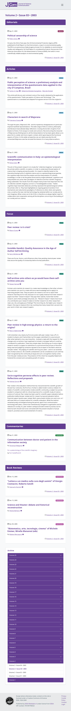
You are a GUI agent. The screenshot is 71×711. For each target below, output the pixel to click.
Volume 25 (12, 555)
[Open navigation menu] (62, 5)
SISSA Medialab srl (31, 704)
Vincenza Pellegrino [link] (15, 446)
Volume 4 (12, 652)
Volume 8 (12, 634)
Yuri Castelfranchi (15, 453)
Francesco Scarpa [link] (15, 120)
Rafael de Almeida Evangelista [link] (31, 91)
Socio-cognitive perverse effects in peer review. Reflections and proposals (30, 377)
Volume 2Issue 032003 (55, 58)
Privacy (63, 696)
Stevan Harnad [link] (14, 284)
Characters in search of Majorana (23, 117)
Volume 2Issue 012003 (17, 676)
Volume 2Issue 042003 (17, 665)
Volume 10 (12, 624)
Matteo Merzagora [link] (15, 534)
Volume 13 (12, 611)
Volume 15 (12, 601)
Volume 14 (12, 606)
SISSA (52, 704)
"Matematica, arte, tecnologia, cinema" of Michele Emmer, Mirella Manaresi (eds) (32, 530)
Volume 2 (12, 661)
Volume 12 (12, 615)
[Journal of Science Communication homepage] (32, 4)
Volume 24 (12, 560)
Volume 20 (12, 578)
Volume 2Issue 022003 (17, 672)
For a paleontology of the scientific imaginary (22, 450)
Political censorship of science (22, 35)
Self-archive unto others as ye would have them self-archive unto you (33, 279)
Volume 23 (12, 564)
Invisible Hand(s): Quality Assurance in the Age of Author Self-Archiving (31, 249)
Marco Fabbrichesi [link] (15, 331)
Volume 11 (12, 620)
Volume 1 (12, 680)
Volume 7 (12, 638)
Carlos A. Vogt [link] (14, 91)
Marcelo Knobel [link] (47, 91)
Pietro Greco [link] (13, 39)
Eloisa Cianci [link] (13, 163)
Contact (64, 702)
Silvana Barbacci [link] (14, 511)
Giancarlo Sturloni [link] (15, 487)
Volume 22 (12, 569)
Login (63, 704)
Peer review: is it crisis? (18, 227)
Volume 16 (12, 597)
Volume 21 (12, 574)
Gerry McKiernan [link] (15, 254)
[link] (19, 39)
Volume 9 (12, 629)
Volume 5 (12, 647)
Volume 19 (12, 583)
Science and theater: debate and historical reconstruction (28, 506)
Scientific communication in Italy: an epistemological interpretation (33, 158)
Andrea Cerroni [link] (14, 381)
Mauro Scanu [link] (13, 230)
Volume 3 (12, 657)
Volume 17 (12, 592)
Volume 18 (12, 587)
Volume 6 (12, 643)
